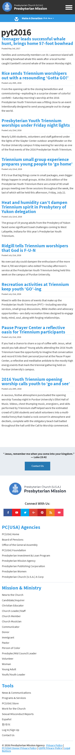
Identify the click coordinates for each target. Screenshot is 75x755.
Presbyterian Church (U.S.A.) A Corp (23, 576)
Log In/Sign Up (10, 730)
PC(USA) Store (10, 703)
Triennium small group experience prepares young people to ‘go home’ (37, 162)
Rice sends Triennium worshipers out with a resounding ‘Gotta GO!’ (35, 75)
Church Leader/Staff (13, 611)
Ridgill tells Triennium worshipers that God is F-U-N (35, 248)
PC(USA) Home (10, 534)
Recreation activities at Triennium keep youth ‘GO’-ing (35, 287)
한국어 (6, 724)
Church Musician (11, 621)
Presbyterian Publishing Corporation (23, 566)
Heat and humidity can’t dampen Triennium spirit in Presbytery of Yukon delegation (34, 207)
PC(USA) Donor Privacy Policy (19, 748)
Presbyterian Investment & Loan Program (26, 555)
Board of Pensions (12, 539)
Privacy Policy (54, 745)
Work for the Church (14, 708)
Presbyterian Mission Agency (18, 560)
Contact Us (38, 466)
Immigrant (8, 637)
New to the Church (12, 594)
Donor (5, 632)
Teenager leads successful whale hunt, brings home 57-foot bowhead (37, 41)
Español (6, 719)
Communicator (11, 626)
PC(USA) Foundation (14, 550)
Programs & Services (14, 698)
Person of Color (11, 648)
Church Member (11, 616)
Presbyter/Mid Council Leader (19, 653)
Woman (6, 664)
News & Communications (16, 692)
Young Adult (9, 669)
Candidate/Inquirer (13, 600)
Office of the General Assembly (20, 545)
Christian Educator (13, 605)
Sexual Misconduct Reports (18, 714)
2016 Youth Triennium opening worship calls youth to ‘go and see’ (36, 381)
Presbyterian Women (14, 571)
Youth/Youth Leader (13, 674)
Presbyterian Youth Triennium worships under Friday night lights (36, 123)
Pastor (5, 642)
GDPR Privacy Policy (50, 748)
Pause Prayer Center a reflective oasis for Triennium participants (33, 330)
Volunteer (7, 658)
